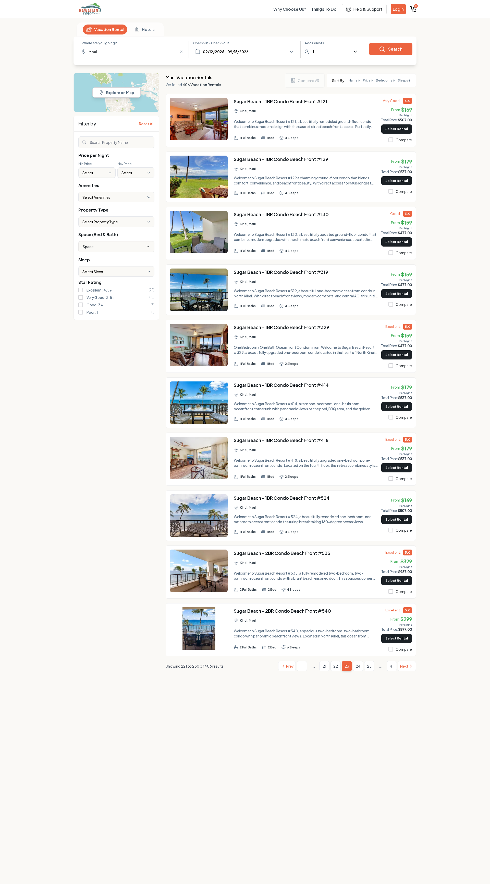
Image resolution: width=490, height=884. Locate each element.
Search (395, 49)
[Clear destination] (181, 51)
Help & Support (367, 9)
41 (392, 666)
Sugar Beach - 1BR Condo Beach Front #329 (281, 327)
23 (347, 666)
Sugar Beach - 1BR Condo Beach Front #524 (281, 498)
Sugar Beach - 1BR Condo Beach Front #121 (280, 101)
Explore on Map (120, 92)
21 (324, 666)
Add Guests (314, 43)
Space (88, 246)
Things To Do (324, 9)
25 (369, 666)
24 (358, 666)
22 (335, 666)
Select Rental (396, 129)
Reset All (146, 123)
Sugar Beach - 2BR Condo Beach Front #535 (282, 553)
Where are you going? (99, 43)
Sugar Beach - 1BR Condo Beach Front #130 (281, 214)
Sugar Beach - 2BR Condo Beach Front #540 (282, 611)
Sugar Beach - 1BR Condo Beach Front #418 (281, 440)
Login (398, 9)
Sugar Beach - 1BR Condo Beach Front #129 (281, 159)
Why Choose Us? (289, 9)
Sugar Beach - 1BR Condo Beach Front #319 (281, 272)
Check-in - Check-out (211, 43)
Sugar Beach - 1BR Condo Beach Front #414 (281, 385)
